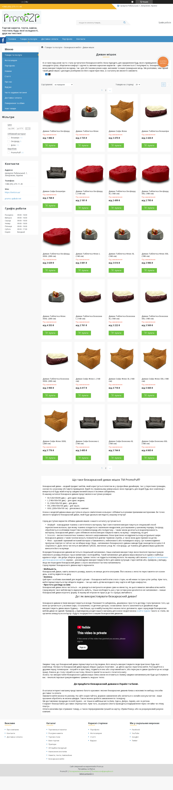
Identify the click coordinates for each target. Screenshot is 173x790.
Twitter (134, 740)
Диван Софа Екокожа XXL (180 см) (154, 442)
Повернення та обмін (14, 103)
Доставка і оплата (49, 39)
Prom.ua (100, 766)
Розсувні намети (56, 733)
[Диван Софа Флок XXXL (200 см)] (56, 421)
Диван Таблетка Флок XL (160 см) (121, 254)
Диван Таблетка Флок (87, 131)
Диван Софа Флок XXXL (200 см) (54, 442)
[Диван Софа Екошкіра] (56, 171)
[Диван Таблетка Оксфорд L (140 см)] (89, 171)
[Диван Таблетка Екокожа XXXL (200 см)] (56, 359)
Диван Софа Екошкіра (54, 191)
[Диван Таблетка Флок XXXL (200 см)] (56, 296)
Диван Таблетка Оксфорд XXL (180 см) (155, 192)
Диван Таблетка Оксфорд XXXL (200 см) (56, 254)
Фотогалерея (11, 60)
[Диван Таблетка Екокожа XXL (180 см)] (155, 296)
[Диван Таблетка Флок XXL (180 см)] (155, 234)
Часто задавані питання (16, 92)
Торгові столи (54, 737)
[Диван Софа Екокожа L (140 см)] (89, 421)
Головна (12, 39)
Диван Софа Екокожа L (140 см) (87, 442)
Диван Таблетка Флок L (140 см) (88, 254)
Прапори (52, 744)
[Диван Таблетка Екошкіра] (155, 111)
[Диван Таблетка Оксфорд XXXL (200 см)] (56, 234)
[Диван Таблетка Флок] (89, 111)
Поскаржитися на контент (79, 771)
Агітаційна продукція (57, 748)
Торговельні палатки (58, 729)
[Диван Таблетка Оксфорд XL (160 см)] (122, 171)
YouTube (135, 733)
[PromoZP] (21, 17)
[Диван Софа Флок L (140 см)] (89, 359)
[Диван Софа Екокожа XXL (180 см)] (155, 421)
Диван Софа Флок (118, 131)
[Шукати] (124, 22)
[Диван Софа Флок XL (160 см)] (122, 359)
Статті (8, 76)
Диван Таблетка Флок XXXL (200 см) (54, 317)
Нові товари (10, 108)
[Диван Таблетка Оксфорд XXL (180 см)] (155, 171)
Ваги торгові (54, 740)
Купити (52, 145)
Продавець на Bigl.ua (86, 769)
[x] (49, 74)
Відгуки (8, 87)
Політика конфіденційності (102, 771)
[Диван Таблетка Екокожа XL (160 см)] (122, 296)
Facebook (136, 729)
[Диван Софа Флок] (122, 111)
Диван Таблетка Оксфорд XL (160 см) (122, 192)
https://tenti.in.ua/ (12, 192)
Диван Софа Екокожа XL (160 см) (121, 442)
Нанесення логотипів (58, 751)
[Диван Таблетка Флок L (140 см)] (89, 234)
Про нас (8, 81)
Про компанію (13, 729)
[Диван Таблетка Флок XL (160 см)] (122, 234)
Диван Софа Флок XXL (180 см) (155, 379)
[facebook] (46, 74)
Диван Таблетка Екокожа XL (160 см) (122, 317)
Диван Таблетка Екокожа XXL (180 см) (155, 317)
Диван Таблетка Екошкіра (155, 131)
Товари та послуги (28, 39)
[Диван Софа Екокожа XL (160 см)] (122, 421)
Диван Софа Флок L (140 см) (88, 379)
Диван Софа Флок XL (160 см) (121, 379)
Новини (8, 71)
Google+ (135, 737)
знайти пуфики (143, 611)
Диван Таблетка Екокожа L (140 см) (89, 317)
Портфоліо (67, 39)
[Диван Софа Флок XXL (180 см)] (155, 359)
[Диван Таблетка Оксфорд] (56, 111)
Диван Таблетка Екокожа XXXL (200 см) (56, 379)
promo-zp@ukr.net (13, 198)
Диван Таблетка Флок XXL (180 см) (155, 254)
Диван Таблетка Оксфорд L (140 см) (89, 192)
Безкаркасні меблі (72, 47)
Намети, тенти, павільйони (60, 755)
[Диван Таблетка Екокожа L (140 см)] (89, 296)
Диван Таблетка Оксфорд (56, 131)
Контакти (80, 39)
